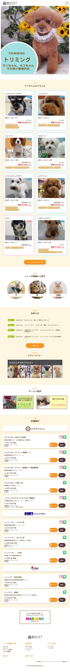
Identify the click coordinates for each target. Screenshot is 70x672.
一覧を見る (35, 346)
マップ (54, 445)
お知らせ (5, 656)
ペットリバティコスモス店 (45, 167)
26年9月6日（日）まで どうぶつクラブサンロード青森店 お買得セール (43, 330)
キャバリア (9, 167)
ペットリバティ (29, 648)
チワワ (8, 247)
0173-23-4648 (11, 582)
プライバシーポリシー (55, 661)
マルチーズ (57, 167)
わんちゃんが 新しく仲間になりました (36, 320)
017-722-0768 (11, 458)
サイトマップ (45, 661)
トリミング (50, 646)
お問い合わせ (29, 656)
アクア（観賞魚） (7, 651)
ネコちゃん (5, 648)
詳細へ (62, 445)
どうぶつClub (28, 646)
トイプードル (42, 125)
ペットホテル (51, 648)
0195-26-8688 (11, 558)
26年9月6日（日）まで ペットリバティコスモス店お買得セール (43, 337)
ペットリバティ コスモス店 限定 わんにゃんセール (41, 325)
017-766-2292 (11, 528)
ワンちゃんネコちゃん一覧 (35, 262)
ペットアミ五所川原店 (11, 125)
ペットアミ (28, 649)
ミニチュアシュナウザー (12, 127)
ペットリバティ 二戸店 (53, 125)
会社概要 (38, 661)
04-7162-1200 (11, 503)
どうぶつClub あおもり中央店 (21, 167)
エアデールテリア (43, 250)
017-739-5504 (11, 442)
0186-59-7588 (11, 598)
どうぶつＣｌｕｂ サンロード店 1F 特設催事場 (50, 252)
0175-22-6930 (11, 488)
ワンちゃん (5, 646)
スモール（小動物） (8, 649)
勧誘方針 (64, 661)
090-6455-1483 (12, 543)
